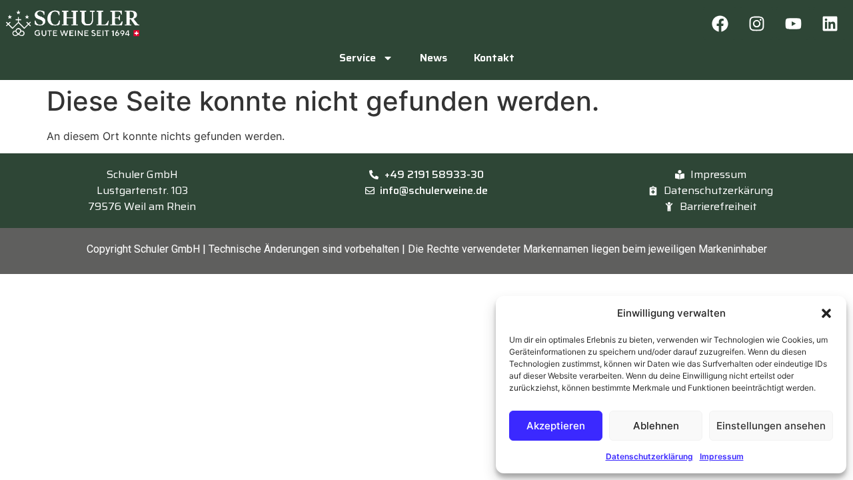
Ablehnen (656, 425)
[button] (826, 313)
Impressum (722, 456)
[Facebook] (719, 23)
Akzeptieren (555, 425)
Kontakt (494, 57)
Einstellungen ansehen (771, 425)
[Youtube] (793, 23)
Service (357, 57)
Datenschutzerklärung (649, 456)
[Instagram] (756, 23)
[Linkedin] (829, 23)
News (433, 57)
